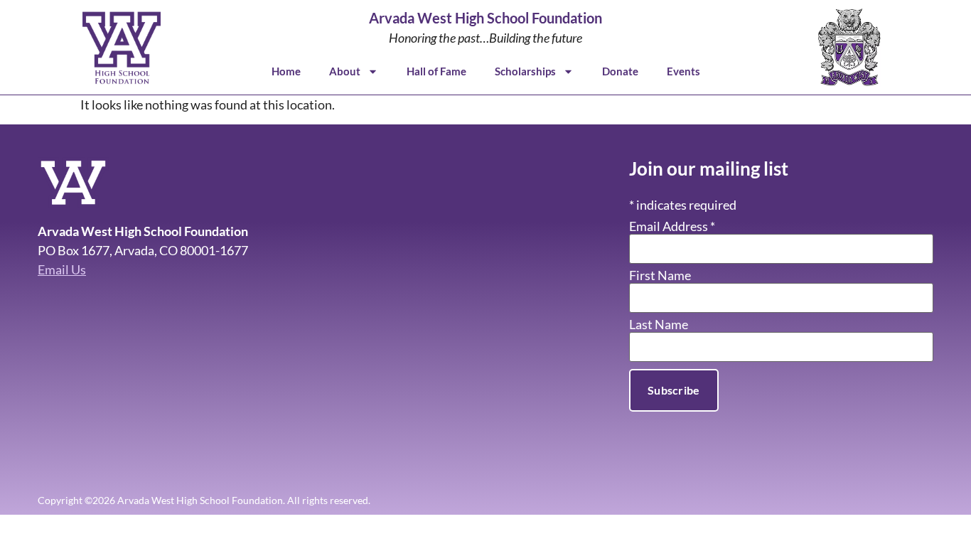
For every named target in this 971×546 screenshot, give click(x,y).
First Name (660, 275)
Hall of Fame (436, 71)
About (344, 71)
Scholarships (525, 71)
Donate (620, 71)
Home (286, 71)
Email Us (62, 269)
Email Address (672, 226)
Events (683, 71)
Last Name (658, 324)
